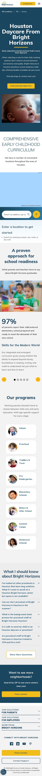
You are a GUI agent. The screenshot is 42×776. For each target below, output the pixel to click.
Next (38, 379)
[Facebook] (11, 744)
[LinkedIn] (17, 744)
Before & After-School (25, 509)
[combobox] (17, 214)
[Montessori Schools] (12, 542)
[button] (36, 214)
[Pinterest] (30, 744)
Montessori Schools (24, 541)
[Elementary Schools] (12, 495)
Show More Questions (21, 654)
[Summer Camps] (12, 526)
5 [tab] (27, 380)
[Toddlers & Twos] (12, 463)
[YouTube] (24, 744)
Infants (22, 428)
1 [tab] (15, 380)
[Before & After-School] (12, 511)
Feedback (38, 205)
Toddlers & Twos (24, 461)
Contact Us (27, 4)
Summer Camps (23, 525)
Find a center (21, 694)
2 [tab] (18, 380)
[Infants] (12, 431)
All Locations (7, 12)
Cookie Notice (26, 770)
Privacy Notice (15, 770)
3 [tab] (21, 380)
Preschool (24, 444)
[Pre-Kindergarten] (12, 479)
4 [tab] (24, 380)
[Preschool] (12, 447)
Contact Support (21, 761)
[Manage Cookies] (3, 772)
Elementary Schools (24, 493)
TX (17, 12)
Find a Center (21, 753)
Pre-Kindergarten (25, 477)
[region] (21, 189)
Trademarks (25, 772)
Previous (4, 379)
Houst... (24, 12)
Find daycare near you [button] (21, 86)
